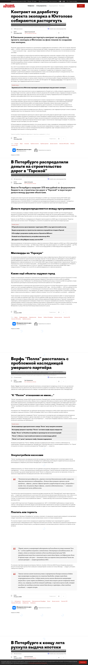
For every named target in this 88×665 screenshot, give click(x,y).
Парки (21, 143)
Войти (81, 5)
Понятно (82, 662)
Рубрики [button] (31, 6)
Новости (72, 143)
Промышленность (26, 601)
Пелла (17, 386)
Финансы (40, 317)
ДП (53, 127)
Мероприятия (53, 6)
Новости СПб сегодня (64, 143)
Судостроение (18, 601)
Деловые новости (54, 143)
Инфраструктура (23, 317)
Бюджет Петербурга (48, 317)
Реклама (61, 6)
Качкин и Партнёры (56, 79)
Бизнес (48, 601)
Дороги (16, 317)
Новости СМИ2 (15, 155)
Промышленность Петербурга (39, 601)
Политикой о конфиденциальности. (38, 663)
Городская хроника (44, 143)
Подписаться (44, 1)
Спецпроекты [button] (41, 6)
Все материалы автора (30, 33)
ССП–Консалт (69, 100)
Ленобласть (33, 603)
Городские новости (35, 143)
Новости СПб (14, 145)
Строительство (32, 317)
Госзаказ (16, 143)
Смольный (26, 143)
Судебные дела (25, 603)
